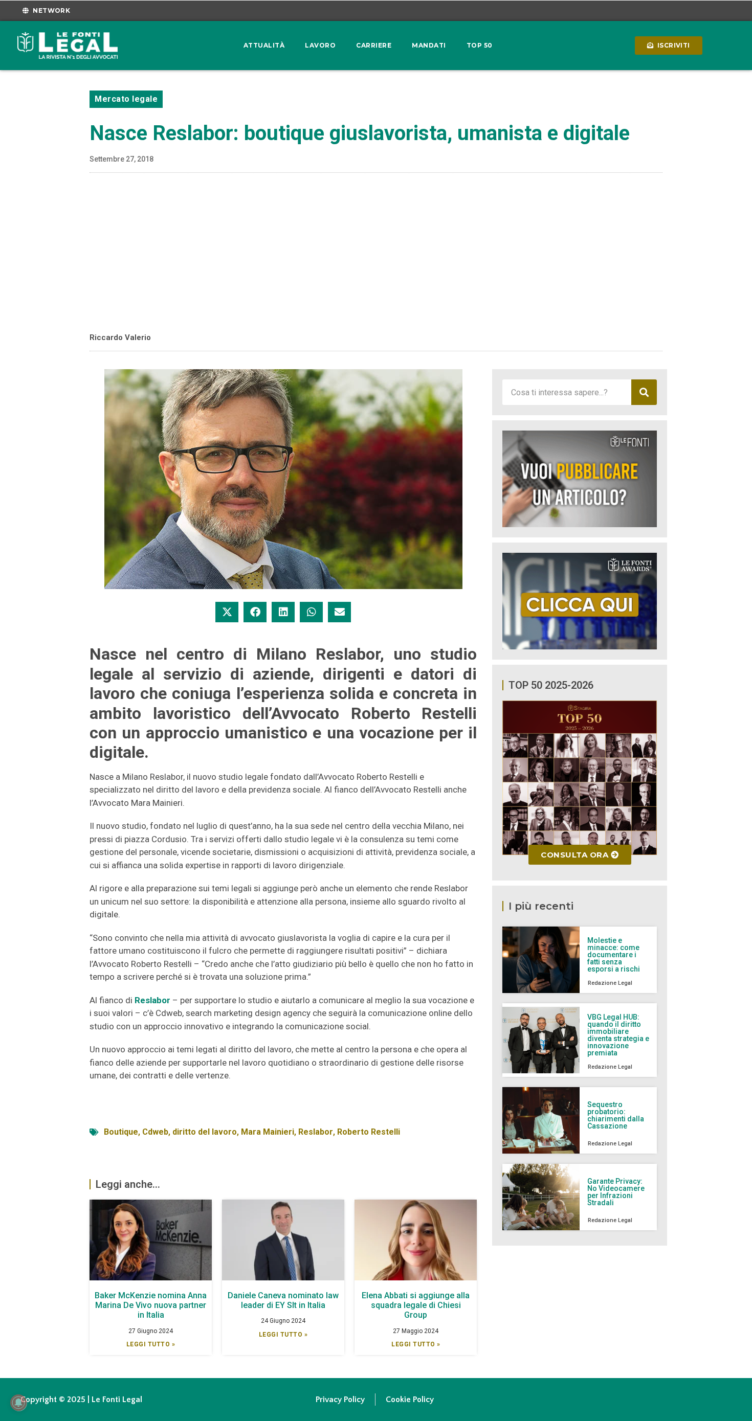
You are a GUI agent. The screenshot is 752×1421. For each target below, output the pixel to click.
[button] (226, 612)
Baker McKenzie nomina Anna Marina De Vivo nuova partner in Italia (151, 1305)
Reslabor (152, 1000)
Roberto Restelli (368, 1132)
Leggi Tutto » (150, 1344)
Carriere (373, 45)
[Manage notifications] (18, 1402)
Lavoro (320, 45)
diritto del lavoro (204, 1132)
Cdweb (155, 1132)
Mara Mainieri (267, 1132)
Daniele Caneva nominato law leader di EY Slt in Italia (283, 1300)
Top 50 (480, 45)
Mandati (429, 45)
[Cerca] (644, 392)
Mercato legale (126, 99)
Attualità (264, 45)
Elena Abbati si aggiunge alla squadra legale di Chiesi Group (416, 1305)
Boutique (121, 1132)
